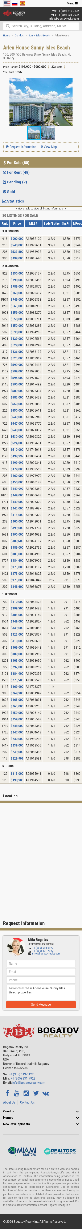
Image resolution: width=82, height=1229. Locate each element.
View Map (50, 147)
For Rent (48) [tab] (18, 172)
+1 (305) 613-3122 (68, 10)
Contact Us (27, 1102)
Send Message (41, 1004)
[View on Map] (13, 58)
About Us (9, 1102)
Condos (8, 1111)
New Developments (16, 1124)
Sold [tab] (11, 191)
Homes (8, 1117)
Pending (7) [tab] (17, 182)
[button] (75, 82)
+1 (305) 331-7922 (68, 14)
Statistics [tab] (15, 201)
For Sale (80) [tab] (18, 162)
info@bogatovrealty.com (64, 18)
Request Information (22, 147)
